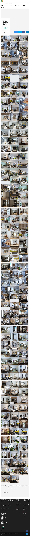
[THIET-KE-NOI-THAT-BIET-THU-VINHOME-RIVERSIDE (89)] (14, 46)
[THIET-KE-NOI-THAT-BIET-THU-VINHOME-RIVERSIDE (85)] (5, 70)
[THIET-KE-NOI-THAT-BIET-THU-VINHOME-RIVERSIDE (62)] (23, 188)
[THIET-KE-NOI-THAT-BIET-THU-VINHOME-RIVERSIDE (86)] (23, 62)
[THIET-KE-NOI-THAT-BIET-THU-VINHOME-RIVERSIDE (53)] (14, 235)
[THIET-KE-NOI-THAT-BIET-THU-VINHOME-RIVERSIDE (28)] (14, 369)
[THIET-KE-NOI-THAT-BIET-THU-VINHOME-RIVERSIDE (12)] (23, 447)
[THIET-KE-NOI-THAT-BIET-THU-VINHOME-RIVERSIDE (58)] (14, 211)
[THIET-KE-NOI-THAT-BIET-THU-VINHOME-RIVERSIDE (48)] (5, 266)
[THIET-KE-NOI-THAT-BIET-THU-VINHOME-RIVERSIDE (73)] (5, 133)
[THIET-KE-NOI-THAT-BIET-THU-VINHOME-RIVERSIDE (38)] (23, 314)
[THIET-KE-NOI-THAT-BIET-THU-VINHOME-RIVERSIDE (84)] (5, 78)
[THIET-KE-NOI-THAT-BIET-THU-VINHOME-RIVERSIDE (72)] (5, 141)
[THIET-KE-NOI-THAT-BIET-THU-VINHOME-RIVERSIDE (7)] (14, 463)
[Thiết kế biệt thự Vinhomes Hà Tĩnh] (14, 38)
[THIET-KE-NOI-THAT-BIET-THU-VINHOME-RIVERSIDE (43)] (5, 290)
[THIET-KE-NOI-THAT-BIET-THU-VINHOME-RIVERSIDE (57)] (23, 211)
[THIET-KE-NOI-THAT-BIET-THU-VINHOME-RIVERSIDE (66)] (5, 172)
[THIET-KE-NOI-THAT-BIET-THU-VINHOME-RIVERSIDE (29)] (14, 361)
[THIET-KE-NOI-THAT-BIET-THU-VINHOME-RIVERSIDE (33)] (23, 337)
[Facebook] (27, 531)
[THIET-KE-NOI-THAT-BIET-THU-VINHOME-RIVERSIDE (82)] (14, 85)
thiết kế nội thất (6, 27)
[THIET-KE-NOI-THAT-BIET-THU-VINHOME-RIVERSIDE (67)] (5, 164)
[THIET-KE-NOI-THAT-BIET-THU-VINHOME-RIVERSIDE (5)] (5, 471)
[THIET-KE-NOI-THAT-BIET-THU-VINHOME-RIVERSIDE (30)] (5, 361)
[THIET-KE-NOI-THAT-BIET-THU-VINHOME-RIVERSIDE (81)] (23, 85)
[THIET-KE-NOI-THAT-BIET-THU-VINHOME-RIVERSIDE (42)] (5, 298)
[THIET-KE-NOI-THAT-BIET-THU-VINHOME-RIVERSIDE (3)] (23, 471)
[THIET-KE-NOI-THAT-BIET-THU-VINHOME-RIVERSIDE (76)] (14, 117)
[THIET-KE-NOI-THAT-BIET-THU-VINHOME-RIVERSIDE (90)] (5, 46)
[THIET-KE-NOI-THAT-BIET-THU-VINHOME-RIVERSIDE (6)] (23, 463)
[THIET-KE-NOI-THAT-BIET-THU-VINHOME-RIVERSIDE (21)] (23, 400)
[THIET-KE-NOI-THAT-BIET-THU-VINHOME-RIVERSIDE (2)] (5, 479)
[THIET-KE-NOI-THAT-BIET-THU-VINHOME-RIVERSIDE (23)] (14, 392)
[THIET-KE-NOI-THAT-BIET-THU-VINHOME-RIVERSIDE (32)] (23, 345)
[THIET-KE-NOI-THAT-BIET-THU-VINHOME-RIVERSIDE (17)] (14, 424)
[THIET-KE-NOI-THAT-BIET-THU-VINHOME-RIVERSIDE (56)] (23, 219)
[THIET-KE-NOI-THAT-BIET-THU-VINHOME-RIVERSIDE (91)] (5, 38)
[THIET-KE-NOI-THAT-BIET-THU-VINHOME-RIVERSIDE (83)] (14, 78)
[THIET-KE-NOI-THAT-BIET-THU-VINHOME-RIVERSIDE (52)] (14, 243)
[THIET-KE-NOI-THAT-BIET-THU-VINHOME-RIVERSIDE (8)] (5, 463)
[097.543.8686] (27, 534)
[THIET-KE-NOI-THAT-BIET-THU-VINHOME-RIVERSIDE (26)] (23, 376)
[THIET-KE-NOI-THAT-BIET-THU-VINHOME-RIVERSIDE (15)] (23, 431)
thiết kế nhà (5, 28)
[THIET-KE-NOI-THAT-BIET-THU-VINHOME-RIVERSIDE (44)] (23, 282)
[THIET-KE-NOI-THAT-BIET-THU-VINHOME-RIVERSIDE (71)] (14, 141)
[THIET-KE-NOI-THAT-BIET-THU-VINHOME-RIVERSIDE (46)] (14, 274)
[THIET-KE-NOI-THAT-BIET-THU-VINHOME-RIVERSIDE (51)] (23, 243)
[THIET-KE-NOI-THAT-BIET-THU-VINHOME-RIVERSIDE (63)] (23, 180)
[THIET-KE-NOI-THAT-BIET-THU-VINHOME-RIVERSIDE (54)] (5, 235)
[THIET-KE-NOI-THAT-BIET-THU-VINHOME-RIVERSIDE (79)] (5, 101)
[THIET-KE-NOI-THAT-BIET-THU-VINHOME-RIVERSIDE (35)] (14, 329)
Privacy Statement (13, 533)
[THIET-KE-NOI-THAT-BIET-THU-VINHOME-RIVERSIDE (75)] (23, 117)
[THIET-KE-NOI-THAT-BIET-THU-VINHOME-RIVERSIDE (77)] (14, 109)
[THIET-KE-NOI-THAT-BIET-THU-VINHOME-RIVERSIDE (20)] (23, 408)
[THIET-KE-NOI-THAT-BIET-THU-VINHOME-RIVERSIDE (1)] (14, 479)
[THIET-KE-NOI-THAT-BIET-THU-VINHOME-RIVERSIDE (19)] (5, 416)
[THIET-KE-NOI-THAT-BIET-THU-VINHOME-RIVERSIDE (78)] (5, 109)
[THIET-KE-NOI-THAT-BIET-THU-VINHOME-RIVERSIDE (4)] (14, 471)
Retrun (7, 20)
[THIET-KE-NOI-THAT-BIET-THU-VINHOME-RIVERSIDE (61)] (5, 196)
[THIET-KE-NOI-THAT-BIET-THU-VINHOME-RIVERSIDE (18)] (5, 424)
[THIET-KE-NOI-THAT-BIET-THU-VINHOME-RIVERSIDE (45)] (23, 274)
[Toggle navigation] (28, 1)
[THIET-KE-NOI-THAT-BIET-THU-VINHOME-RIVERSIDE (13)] (5, 447)
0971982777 (2, 527)
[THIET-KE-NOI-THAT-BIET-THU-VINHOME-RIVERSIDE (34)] (14, 337)
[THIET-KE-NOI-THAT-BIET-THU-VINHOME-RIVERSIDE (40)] (14, 306)
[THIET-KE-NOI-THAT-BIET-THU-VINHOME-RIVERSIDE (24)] (5, 392)
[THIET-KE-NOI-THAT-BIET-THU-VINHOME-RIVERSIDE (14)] (23, 439)
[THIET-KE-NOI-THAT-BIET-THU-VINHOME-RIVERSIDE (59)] (14, 203)
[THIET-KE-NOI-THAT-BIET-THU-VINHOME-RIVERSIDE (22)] (14, 400)
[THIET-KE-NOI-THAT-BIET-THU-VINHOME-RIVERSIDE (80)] (23, 93)
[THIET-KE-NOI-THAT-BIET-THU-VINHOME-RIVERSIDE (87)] (23, 54)
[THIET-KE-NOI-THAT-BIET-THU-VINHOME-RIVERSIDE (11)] (5, 455)
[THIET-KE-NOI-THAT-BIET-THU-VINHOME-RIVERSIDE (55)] (5, 227)
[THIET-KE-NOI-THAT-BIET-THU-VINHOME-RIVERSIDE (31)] (5, 353)
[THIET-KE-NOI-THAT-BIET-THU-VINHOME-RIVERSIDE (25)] (5, 384)
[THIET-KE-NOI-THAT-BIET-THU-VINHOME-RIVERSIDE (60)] (5, 203)
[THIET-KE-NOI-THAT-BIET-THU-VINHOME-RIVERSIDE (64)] (14, 180)
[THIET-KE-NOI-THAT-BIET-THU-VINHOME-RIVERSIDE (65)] (14, 172)
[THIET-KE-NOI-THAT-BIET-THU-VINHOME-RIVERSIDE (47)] (14, 266)
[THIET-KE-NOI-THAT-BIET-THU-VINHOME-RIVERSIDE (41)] (14, 298)
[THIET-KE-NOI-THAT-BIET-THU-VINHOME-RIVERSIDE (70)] (14, 148)
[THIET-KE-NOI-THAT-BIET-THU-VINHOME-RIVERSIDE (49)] (5, 258)
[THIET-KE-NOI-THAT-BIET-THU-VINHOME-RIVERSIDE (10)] (14, 455)
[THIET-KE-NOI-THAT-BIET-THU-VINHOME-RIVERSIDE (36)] (5, 329)
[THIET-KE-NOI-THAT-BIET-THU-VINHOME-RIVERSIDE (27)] (23, 369)
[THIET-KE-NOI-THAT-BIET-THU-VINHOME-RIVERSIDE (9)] (23, 455)
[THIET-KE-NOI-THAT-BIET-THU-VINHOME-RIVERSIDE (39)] (23, 306)
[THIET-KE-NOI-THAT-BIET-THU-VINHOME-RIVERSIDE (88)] (14, 54)
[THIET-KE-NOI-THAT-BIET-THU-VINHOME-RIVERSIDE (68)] (23, 156)
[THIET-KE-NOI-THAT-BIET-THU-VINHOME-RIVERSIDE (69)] (23, 148)
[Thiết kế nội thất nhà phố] (2, 1)
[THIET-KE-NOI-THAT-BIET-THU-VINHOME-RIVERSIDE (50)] (23, 251)
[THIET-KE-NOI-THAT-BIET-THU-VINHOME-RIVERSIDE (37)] (5, 321)
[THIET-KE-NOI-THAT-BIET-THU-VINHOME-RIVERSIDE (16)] (14, 431)
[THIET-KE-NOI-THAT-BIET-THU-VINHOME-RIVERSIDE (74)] (23, 125)
